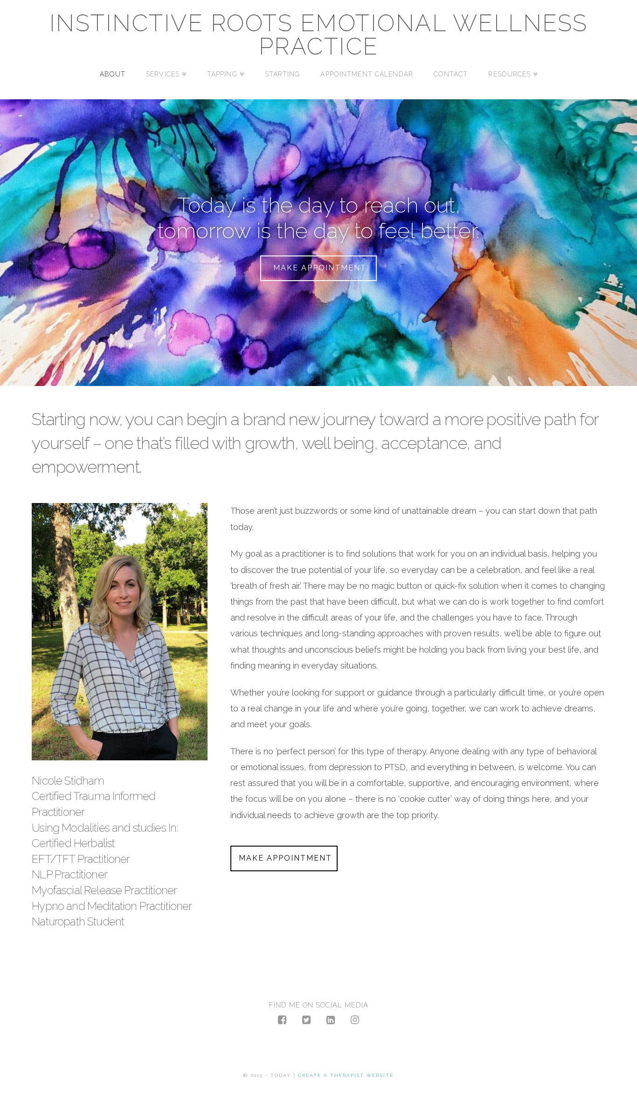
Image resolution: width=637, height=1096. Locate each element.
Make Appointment (320, 267)
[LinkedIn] (330, 1020)
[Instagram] (355, 1020)
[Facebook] (282, 1020)
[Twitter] (306, 1020)
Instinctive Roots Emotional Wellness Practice (318, 35)
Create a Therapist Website (346, 1075)
